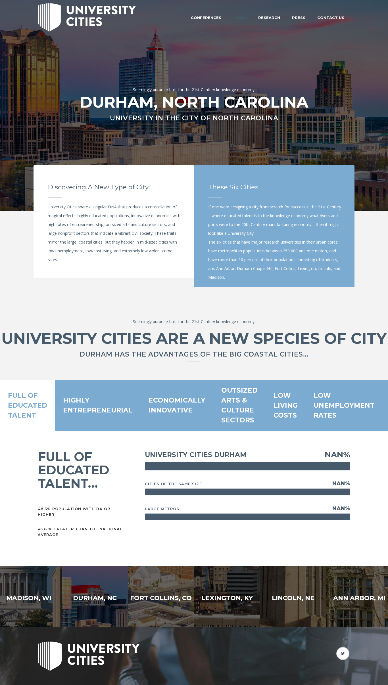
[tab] (27, 405)
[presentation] (27, 405)
